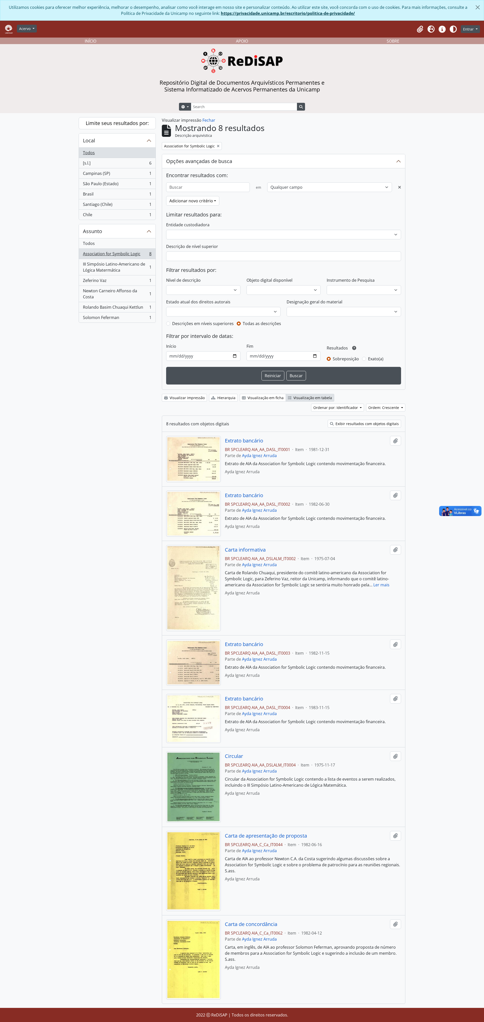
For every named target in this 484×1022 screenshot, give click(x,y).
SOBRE (393, 41)
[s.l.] (117, 164)
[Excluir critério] (399, 187)
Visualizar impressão (187, 397)
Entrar (469, 29)
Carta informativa (245, 550)
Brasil (117, 195)
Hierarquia (225, 397)
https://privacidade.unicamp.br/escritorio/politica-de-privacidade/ (288, 13)
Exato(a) (375, 359)
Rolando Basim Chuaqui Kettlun (117, 308)
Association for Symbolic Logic (117, 255)
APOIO (242, 41)
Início (171, 346)
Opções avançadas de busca (199, 161)
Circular (234, 756)
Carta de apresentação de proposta (266, 836)
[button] (420, 29)
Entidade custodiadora (187, 225)
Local (89, 140)
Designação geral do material (314, 302)
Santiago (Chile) (117, 206)
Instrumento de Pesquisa (351, 280)
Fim (250, 346)
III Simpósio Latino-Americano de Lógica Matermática (117, 267)
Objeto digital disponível (269, 280)
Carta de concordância (251, 924)
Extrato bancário (244, 441)
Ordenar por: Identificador (336, 407)
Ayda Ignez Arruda (259, 455)
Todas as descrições (262, 323)
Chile (117, 216)
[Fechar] (478, 7)
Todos (89, 152)
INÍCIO (90, 41)
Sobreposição (346, 359)
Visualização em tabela (312, 397)
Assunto (92, 231)
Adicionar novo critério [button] (191, 201)
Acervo (25, 28)
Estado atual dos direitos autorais (198, 302)
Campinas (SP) (117, 175)
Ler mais (381, 585)
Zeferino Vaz (117, 282)
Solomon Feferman (117, 319)
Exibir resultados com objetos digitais (367, 423)
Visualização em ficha (265, 397)
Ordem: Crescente (384, 407)
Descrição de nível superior (192, 246)
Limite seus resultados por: (117, 123)
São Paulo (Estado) (117, 185)
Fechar (208, 120)
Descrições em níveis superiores (203, 323)
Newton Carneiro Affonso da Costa (117, 294)
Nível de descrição (183, 280)
